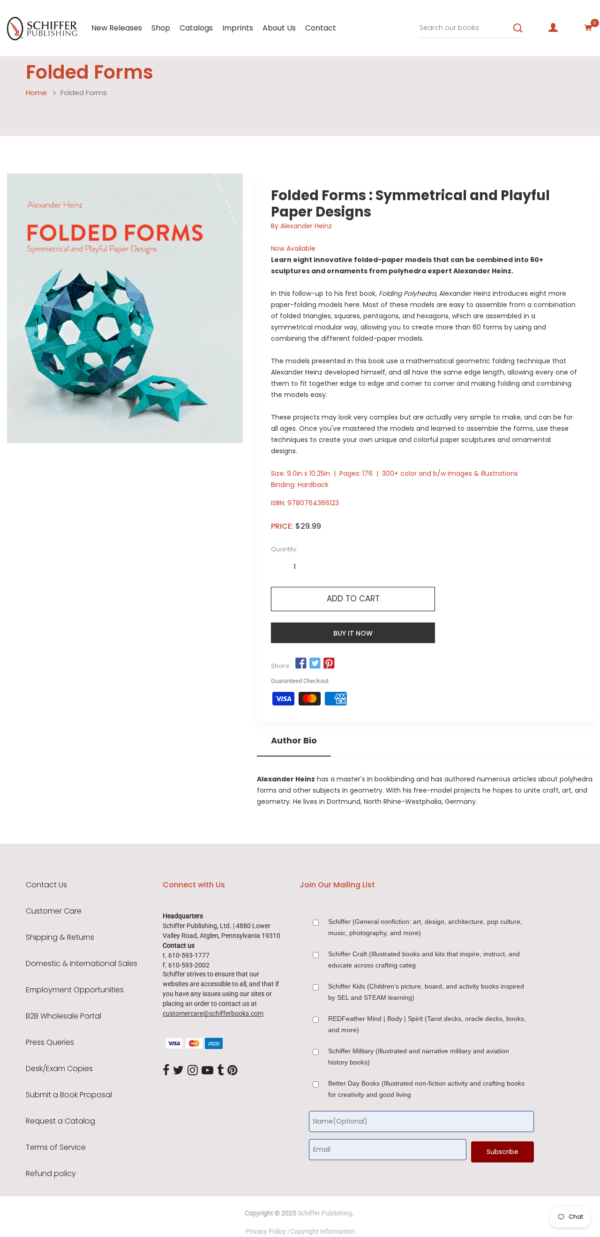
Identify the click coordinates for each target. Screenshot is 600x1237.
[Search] (518, 28)
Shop (160, 27)
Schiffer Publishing (325, 1213)
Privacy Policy (266, 1231)
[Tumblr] (220, 1070)
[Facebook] (166, 1070)
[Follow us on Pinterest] (329, 663)
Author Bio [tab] (294, 740)
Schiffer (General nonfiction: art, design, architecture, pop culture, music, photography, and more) (425, 927)
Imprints (237, 27)
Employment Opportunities (75, 990)
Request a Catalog (60, 1121)
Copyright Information (322, 1231)
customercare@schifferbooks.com (213, 1013)
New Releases (116, 27)
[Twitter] (178, 1070)
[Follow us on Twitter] (315, 663)
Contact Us (46, 885)
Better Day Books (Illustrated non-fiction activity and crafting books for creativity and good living (426, 1089)
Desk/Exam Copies (59, 1068)
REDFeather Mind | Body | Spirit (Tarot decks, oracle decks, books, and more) (427, 1024)
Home (36, 92)
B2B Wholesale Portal (63, 1016)
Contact (320, 27)
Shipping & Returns (60, 937)
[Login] (553, 27)
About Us (279, 27)
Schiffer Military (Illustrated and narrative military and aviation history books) (418, 1056)
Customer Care (54, 911)
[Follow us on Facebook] (300, 663)
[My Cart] (588, 27)
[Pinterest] (232, 1070)
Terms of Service (56, 1147)
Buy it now (353, 633)
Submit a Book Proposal (69, 1095)
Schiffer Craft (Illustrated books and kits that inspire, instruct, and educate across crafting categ (424, 959)
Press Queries (50, 1042)
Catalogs (196, 27)
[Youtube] (207, 1070)
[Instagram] (193, 1070)
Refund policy (51, 1173)
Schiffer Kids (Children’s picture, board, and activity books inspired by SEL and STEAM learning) (426, 991)
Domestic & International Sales (81, 963)
